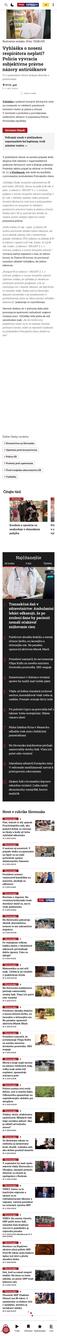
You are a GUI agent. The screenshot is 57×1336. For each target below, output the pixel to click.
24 (46, 5)
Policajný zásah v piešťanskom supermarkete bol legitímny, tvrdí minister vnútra (25, 141)
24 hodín (10, 563)
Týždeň (47, 563)
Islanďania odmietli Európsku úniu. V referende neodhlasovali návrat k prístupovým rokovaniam (31, 767)
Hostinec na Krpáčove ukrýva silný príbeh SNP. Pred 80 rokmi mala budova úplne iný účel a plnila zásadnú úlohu (18, 1253)
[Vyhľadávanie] (6, 5)
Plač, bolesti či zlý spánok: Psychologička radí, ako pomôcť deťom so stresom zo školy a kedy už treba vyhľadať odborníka (18, 829)
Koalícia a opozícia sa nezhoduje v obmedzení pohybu (25, 529)
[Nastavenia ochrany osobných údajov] (6, 1330)
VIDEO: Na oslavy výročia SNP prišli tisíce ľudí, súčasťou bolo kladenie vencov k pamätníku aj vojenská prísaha (17, 1225)
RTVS (8, 84)
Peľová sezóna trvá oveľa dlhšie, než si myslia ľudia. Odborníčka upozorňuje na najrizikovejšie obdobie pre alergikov (18, 1095)
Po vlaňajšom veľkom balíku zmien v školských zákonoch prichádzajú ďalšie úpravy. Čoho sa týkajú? (17, 949)
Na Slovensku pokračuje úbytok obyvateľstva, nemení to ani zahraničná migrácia (17, 924)
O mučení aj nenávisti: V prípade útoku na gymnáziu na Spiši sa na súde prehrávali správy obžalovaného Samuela (18, 855)
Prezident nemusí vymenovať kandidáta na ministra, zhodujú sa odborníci (17, 879)
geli (15, 84)
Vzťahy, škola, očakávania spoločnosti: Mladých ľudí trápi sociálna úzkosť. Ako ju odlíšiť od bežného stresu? (17, 1121)
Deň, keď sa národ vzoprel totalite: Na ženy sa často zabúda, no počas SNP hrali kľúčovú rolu (18, 1277)
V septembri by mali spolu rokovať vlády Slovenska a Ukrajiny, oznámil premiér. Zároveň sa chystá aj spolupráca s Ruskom (18, 1170)
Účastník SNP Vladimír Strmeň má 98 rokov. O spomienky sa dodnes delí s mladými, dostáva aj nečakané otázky (17, 1301)
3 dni (28, 563)
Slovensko (16, 499)
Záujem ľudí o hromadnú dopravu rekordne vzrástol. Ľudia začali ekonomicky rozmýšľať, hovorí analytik (30, 787)
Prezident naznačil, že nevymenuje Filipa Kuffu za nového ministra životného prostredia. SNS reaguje (31, 663)
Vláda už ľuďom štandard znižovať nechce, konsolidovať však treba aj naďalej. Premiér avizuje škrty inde (31, 695)
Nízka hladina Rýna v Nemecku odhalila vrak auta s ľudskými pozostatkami (29, 731)
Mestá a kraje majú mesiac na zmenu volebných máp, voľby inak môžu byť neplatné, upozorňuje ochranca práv (18, 1069)
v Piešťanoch (17, 172)
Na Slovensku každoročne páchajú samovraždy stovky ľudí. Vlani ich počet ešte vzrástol (30, 749)
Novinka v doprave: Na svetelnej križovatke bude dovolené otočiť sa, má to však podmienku (17, 901)
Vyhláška (8, 101)
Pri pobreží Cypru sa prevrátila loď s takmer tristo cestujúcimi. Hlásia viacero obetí (31, 713)
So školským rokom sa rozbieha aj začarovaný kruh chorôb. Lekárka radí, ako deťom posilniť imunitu (18, 1145)
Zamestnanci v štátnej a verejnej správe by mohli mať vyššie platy (30, 679)
